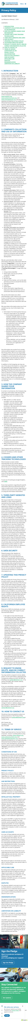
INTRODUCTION (9, 26)
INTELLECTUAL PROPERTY (11, 55)
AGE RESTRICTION (9, 54)
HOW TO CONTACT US (10, 47)
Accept (7, 1015)
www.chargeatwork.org (8, 99)
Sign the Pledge (8, 962)
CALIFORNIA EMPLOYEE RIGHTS (13, 42)
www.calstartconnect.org (9, 98)
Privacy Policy (15, 1010)
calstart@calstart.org (16, 680)
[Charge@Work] (9, 4)
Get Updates (7, 998)
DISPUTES (7, 60)
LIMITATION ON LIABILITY (12, 63)
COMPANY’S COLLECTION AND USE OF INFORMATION (14, 28)
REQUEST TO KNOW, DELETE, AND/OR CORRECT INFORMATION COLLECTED (15, 45)
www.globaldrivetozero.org (9, 738)
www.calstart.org (6, 96)
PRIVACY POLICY (9, 52)
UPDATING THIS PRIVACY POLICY (14, 41)
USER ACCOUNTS (9, 57)
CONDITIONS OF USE (10, 50)
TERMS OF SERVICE (9, 49)
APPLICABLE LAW (9, 59)
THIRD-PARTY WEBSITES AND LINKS (14, 38)
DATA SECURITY (8, 39)
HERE (5, 481)
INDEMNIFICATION (10, 62)
